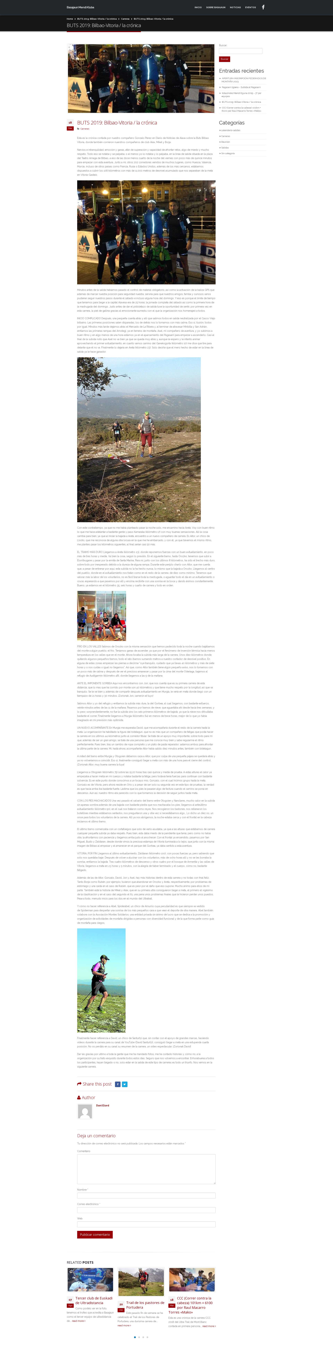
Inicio (198, 7)
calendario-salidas (230, 130)
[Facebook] (263, 7)
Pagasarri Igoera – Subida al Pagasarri (241, 87)
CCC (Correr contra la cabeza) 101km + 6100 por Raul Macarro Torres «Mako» (140, 1305)
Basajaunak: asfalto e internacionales (194, 1300)
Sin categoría (228, 153)
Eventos (250, 7)
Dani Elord (102, 1105)
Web (80, 1218)
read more (73, 1325)
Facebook (118, 1084)
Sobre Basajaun (215, 7)
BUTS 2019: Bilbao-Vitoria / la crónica (241, 102)
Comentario (83, 1151)
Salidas (225, 147)
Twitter (124, 1084)
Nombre (82, 1189)
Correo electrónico (88, 1204)
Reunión (225, 142)
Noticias (235, 7)
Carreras (84, 128)
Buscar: (223, 45)
